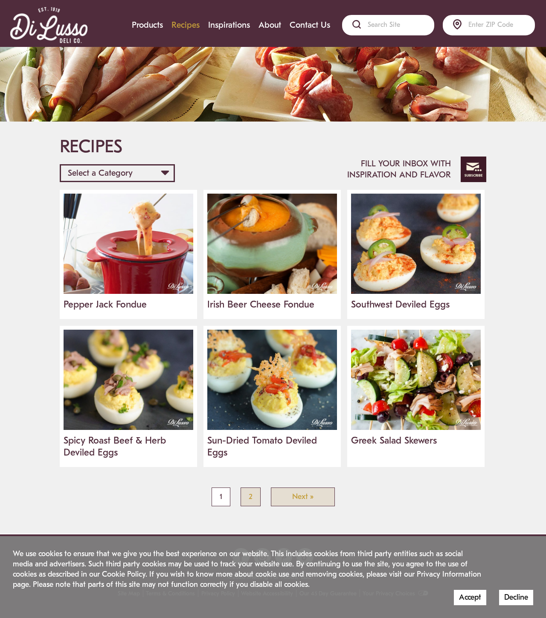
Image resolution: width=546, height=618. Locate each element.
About (269, 25)
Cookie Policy (123, 574)
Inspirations (229, 25)
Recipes (185, 25)
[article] (128, 254)
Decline (516, 597)
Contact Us (310, 25)
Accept (470, 597)
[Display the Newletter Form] (473, 169)
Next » (303, 496)
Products (147, 25)
